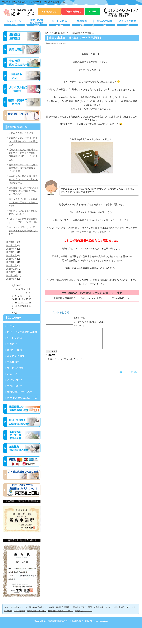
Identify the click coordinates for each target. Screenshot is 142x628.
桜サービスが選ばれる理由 (37, 23)
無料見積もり (72, 11)
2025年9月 (11, 279)
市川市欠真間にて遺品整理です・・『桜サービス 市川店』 (24, 220)
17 (13, 303)
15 (27, 299)
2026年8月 (11, 242)
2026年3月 (11, 259)
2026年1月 (11, 265)
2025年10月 (12, 275)
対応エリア (21, 374)
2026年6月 (11, 249)
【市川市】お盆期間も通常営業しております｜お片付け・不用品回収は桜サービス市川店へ (23, 154)
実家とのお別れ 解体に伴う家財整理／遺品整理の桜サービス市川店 (23, 167)
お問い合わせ (49, 11)
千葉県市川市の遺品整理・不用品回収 (62, 621)
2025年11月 (12, 272)
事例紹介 (82, 23)
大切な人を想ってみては (21, 133)
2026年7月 (11, 245)
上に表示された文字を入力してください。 (66, 359)
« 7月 (14, 313)
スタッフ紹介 (21, 380)
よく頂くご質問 (127, 23)
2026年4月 (11, 255)
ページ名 (21, 326)
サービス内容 (59, 23)
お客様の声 (21, 362)
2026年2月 (11, 262)
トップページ (14, 23)
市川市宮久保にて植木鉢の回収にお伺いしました (23, 212)
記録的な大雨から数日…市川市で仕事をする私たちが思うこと (23, 141)
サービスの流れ (21, 368)
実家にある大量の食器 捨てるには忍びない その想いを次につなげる (23, 179)
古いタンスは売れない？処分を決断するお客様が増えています (23, 230)
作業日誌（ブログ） (83, 611)
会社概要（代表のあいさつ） (60, 611)
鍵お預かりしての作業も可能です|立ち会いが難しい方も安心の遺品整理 (23, 191)
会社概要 (21, 398)
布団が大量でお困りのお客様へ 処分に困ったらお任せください (23, 202)
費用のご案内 (104, 23)
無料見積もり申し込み (21, 392)
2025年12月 (12, 269)
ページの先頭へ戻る (130, 372)
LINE (92, 11)
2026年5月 (11, 252)
